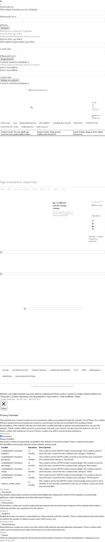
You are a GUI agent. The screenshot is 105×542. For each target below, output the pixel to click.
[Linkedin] (93, 226)
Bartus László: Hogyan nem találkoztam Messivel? (49, 133)
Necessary (7, 436)
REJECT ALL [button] (22, 399)
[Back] (1, 4)
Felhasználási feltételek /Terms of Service (20, 36)
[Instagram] (95, 102)
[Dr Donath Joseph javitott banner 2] (52, 309)
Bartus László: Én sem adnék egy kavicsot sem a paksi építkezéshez (15, 133)
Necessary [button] (5, 434)
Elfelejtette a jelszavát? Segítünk (16, 31)
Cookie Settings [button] (8, 399)
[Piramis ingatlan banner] (52, 253)
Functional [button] (4, 489)
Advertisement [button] (6, 522)
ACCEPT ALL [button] (35, 399)
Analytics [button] (4, 511)
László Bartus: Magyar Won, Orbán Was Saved (88, 133)
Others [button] (3, 532)
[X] (93, 105)
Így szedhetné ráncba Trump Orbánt (59, 205)
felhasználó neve (8, 16)
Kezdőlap (92, 237)
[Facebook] (93, 102)
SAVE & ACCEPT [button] (7, 540)
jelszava (4, 24)
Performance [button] (5, 500)
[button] (31, 107)
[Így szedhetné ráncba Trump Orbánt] (81, 204)
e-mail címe (5, 48)
